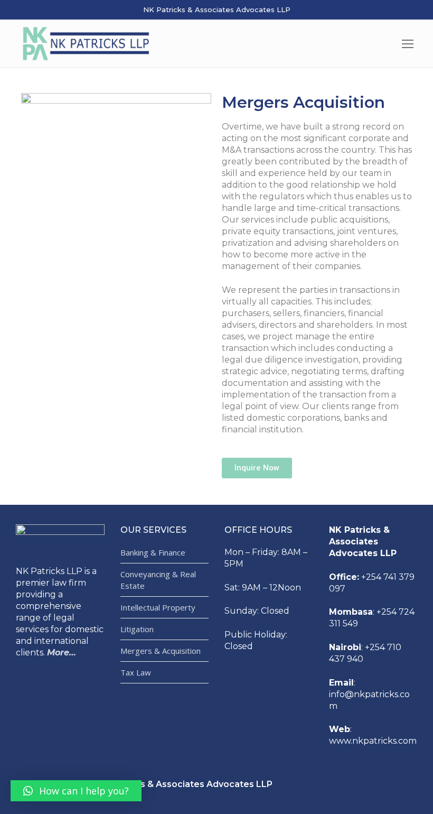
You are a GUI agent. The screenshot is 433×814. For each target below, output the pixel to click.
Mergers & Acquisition (160, 650)
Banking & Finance (152, 552)
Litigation (137, 629)
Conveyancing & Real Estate (158, 580)
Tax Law (135, 672)
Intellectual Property (157, 607)
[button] (257, 468)
